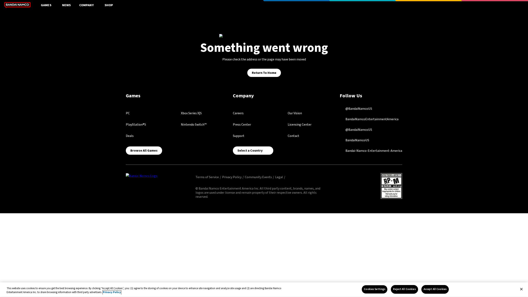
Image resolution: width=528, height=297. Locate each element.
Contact (293, 136)
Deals (130, 136)
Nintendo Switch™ (193, 124)
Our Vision (295, 113)
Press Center (242, 124)
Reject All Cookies (404, 289)
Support (238, 136)
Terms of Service (207, 177)
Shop (109, 5)
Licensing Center (299, 124)
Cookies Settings (374, 289)
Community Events (258, 177)
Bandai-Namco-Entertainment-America (373, 150)
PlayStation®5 (136, 124)
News (66, 5)
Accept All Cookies (435, 289)
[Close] (521, 289)
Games (46, 5)
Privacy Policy (232, 177)
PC (128, 113)
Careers (238, 113)
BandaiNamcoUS (357, 140)
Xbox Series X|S (191, 113)
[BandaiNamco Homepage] (141, 175)
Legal (279, 177)
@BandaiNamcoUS (358, 108)
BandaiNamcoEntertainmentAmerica (371, 119)
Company (86, 5)
